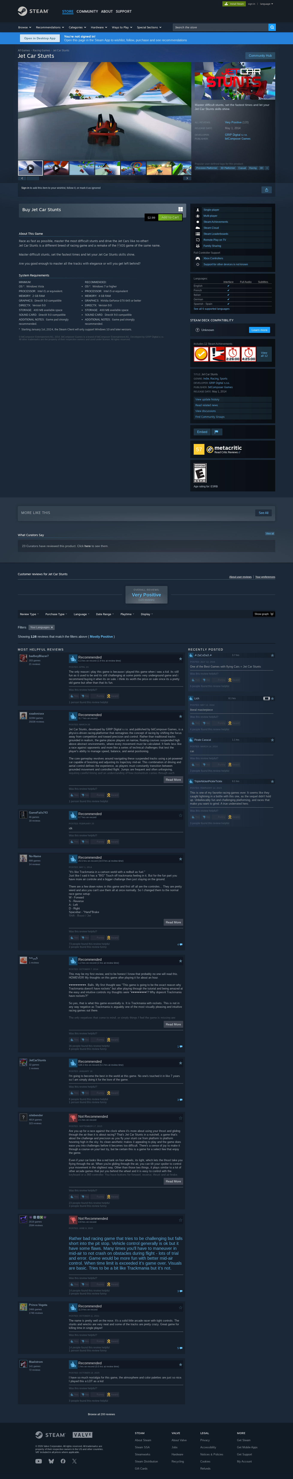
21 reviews (34, 664)
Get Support (244, 1454)
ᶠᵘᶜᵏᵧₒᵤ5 (33, 958)
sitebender (36, 1115)
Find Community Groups (210, 416)
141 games (35, 1366)
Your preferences (265, 576)
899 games (35, 860)
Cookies (205, 1461)
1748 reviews (36, 1313)
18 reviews (34, 820)
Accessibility (208, 1447)
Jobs (175, 1447)
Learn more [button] (259, 330)
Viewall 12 (264, 354)
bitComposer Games (238, 138)
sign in (251, 3)
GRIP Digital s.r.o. (236, 134)
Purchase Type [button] (54, 614)
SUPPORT (124, 11)
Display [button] (145, 614)
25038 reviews (36, 721)
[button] (25, 27)
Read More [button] (173, 779)
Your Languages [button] (40, 627)
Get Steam (244, 1440)
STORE (68, 11)
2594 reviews (36, 1225)
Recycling (178, 1461)
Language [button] (80, 614)
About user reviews (240, 576)
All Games (24, 50)
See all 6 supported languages (212, 308)
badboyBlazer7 (39, 656)
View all (270, 533)
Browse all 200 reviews (101, 1414)
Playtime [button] (126, 614)
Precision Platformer (206, 168)
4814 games (35, 1119)
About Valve (179, 1440)
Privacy (205, 1440)
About (107, 11)
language (265, 3)
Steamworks (142, 1454)
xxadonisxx (36, 713)
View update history (207, 399)
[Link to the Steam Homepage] (33, 15)
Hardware (177, 1454)
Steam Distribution (146, 1461)
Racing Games (41, 50)
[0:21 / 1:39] (104, 111)
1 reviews (34, 962)
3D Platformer (228, 168)
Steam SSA (142, 1447)
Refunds (205, 1468)
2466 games (35, 1309)
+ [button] (267, 168)
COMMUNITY (87, 11)
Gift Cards (141, 1468)
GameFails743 (38, 812)
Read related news (206, 405)
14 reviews (34, 864)
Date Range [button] (103, 614)
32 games (34, 1064)
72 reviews (34, 1370)
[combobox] (221, 27)
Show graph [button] (262, 614)
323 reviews (35, 1123)
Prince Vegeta (38, 1305)
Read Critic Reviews (226, 452)
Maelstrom (36, 1361)
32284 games (36, 718)
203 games (35, 660)
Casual (242, 168)
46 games (34, 817)
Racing (253, 168)
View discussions (205, 411)
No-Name (35, 856)
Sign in (25, 187)
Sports (223, 378)
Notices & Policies (211, 1454)
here (88, 546)
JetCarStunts (37, 1060)
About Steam (143, 1440)
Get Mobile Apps (247, 1447)
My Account (244, 1461)
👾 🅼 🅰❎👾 (38, 1217)
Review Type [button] (28, 614)
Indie (206, 378)
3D (261, 168)
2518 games (35, 1221)
